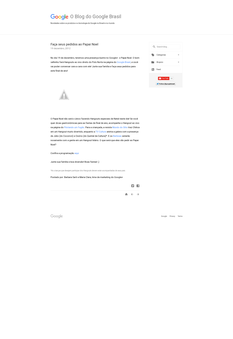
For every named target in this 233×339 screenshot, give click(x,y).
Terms (180, 216)
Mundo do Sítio (120, 127)
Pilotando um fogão (74, 127)
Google (164, 216)
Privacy (172, 216)
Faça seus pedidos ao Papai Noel (74, 44)
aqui (77, 153)
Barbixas (117, 136)
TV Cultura (101, 131)
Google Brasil (124, 62)
